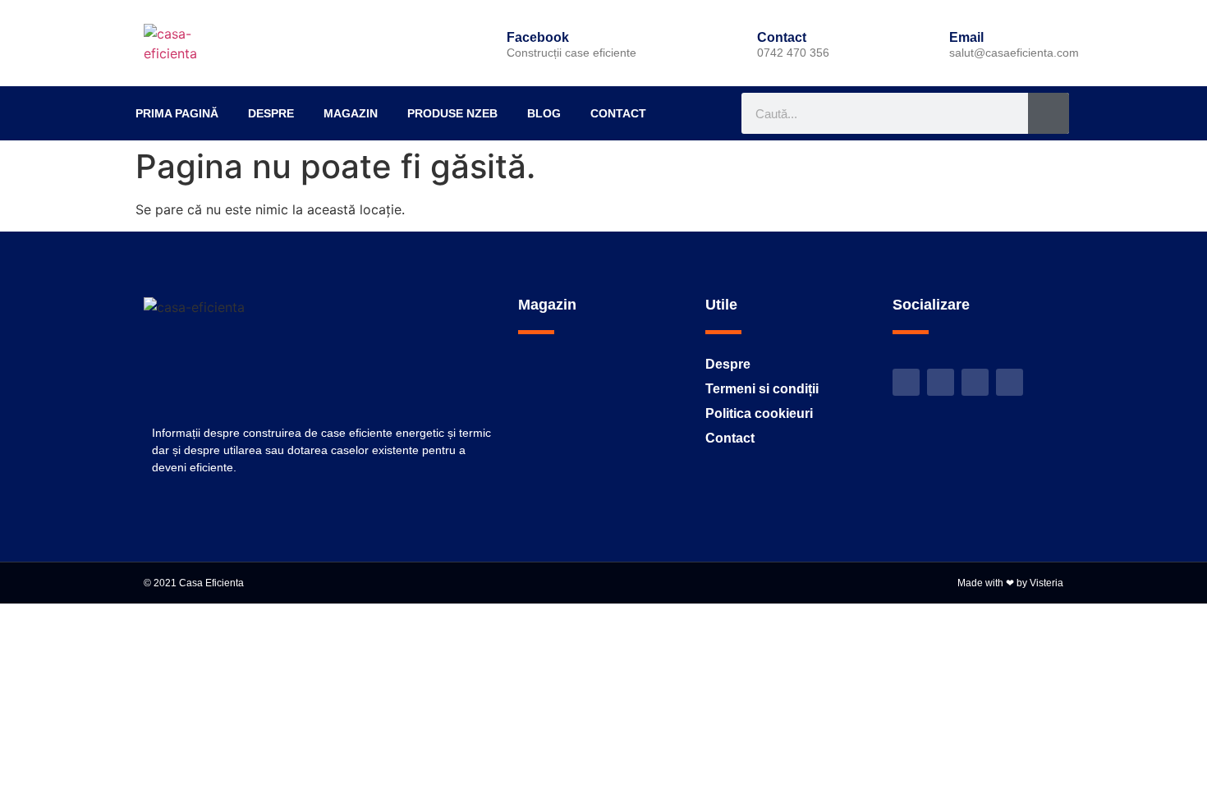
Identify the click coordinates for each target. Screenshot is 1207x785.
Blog (544, 113)
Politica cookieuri (759, 413)
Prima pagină (176, 113)
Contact (618, 113)
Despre (271, 113)
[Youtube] (975, 382)
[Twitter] (906, 382)
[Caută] (1048, 113)
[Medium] (1009, 382)
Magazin (351, 113)
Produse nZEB (452, 113)
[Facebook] (478, 43)
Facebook (538, 37)
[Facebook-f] (940, 382)
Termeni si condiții (762, 389)
